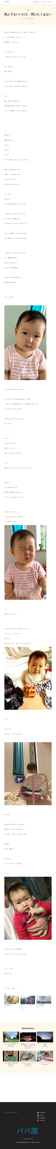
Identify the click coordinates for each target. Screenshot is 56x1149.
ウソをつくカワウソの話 (45, 1062)
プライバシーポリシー (47, 1)
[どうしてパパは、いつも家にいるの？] (27, 1000)
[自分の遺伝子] (11, 1000)
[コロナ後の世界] (44, 1000)
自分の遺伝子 (7, 1004)
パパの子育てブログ (28, 1139)
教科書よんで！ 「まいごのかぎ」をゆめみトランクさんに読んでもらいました (28, 1045)
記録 (28, 10)
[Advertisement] (28, 1087)
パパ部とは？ (36, 1)
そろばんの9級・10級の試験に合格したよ (11, 1063)
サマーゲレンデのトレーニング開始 (45, 1044)
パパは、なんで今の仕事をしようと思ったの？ (11, 1044)
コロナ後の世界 (40, 1004)
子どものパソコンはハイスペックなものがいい (28, 1063)
